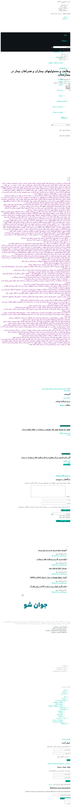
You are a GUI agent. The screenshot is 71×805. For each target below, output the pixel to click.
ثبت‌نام (64, 18)
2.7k (68, 435)
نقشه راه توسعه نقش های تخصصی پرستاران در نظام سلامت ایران (46, 430)
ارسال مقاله (63, 10)
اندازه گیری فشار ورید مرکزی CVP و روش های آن (48, 586)
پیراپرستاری (63, 68)
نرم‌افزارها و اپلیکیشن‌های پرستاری (56, 630)
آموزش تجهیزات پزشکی (59, 628)
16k (69, 463)
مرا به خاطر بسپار (62, 756)
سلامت (60, 84)
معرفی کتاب (59, 704)
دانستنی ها (63, 709)
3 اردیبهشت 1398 (64, 433)
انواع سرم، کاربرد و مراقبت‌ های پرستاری (52, 559)
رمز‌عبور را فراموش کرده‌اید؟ (61, 763)
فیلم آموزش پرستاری (60, 627)
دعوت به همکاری (61, 669)
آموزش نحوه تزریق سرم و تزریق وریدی (52, 550)
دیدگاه (68, 496)
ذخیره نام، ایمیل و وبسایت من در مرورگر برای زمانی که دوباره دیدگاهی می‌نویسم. (43, 507)
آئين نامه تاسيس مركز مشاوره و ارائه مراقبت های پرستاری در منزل (45, 457)
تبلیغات (64, 665)
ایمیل (68, 503)
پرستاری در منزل (57, 720)
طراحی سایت (66, 686)
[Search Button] (52, 47)
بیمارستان (61, 388)
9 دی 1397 (67, 461)
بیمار (65, 388)
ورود (65, 17)
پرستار (56, 388)
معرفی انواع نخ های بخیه (58, 568)
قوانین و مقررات (61, 667)
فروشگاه (64, 723)
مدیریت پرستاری (63, 81)
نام (69, 500)
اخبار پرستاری (62, 8)
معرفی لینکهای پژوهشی (55, 62)
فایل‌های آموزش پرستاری (59, 632)
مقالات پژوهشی (58, 51)
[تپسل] (22, 595)
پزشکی (47, 388)
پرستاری (64, 698)
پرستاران (51, 388)
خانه (65, 35)
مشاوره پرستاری (57, 721)
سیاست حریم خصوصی (59, 671)
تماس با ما (63, 6)
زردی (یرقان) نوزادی (63, 476)
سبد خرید (64, 693)
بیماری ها (60, 90)
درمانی (43, 388)
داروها (61, 716)
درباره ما (64, 5)
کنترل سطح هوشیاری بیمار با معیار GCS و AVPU (48, 577)
